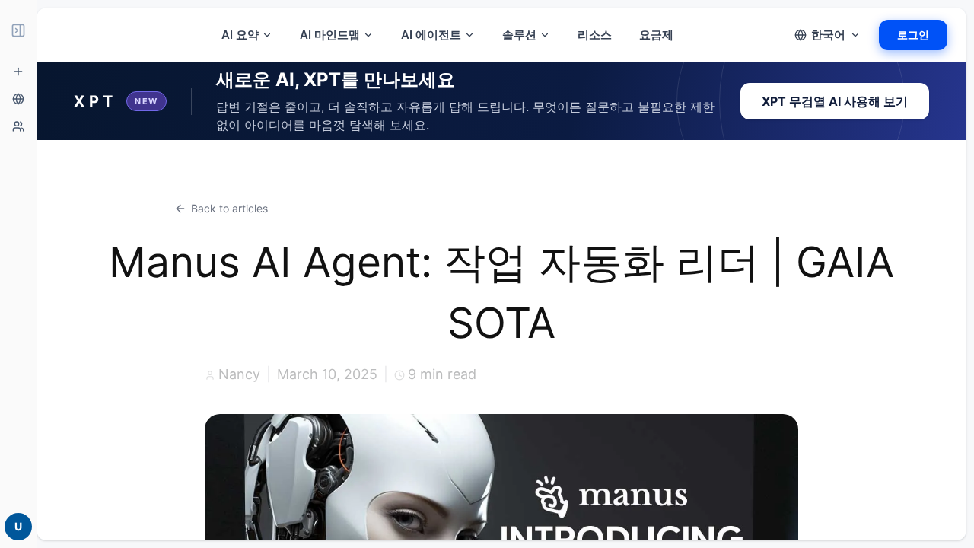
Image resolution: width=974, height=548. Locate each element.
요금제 (656, 34)
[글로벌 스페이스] (18, 99)
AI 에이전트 (431, 34)
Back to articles (229, 208)
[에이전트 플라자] (18, 126)
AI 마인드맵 (330, 34)
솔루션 (519, 34)
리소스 (595, 34)
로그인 (913, 34)
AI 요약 (240, 34)
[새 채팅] (18, 71)
